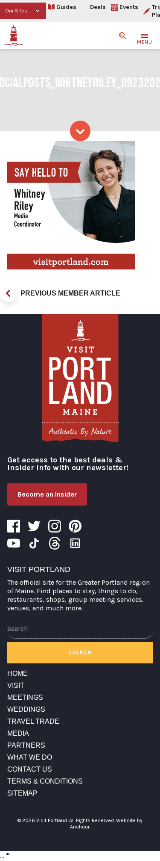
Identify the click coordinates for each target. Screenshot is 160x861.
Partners (26, 745)
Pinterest (75, 526)
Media (18, 733)
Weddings (26, 709)
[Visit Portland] (13, 35)
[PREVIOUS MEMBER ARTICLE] (8, 293)
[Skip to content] (80, 131)
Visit (15, 685)
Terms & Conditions (45, 781)
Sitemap (22, 793)
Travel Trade (33, 721)
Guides (66, 7)
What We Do (29, 757)
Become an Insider (47, 494)
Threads (54, 543)
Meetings (25, 697)
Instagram (54, 526)
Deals (98, 7)
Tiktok (34, 543)
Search (80, 652)
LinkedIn (75, 543)
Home (17, 673)
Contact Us (29, 769)
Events (128, 7)
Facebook (13, 526)
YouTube (13, 543)
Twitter (34, 526)
